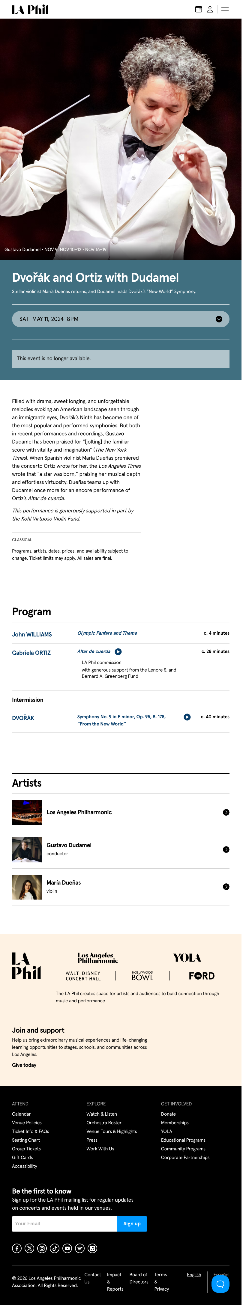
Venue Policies (27, 1123)
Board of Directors (138, 1279)
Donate (168, 1114)
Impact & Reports (115, 1282)
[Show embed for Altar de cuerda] (118, 651)
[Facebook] (17, 1248)
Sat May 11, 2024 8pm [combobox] (49, 319)
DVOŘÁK (23, 719)
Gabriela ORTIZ (31, 653)
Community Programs (183, 1149)
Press (91, 1140)
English (194, 1275)
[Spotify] (80, 1248)
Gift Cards (22, 1157)
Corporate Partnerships (185, 1157)
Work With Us (100, 1149)
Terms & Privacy (161, 1282)
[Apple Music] (92, 1248)
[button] (225, 9)
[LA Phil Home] (30, 9)
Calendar (21, 1114)
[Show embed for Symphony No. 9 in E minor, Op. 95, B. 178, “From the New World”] (187, 717)
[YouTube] (67, 1248)
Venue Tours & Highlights (111, 1131)
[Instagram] (42, 1248)
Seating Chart (26, 1140)
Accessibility (24, 1166)
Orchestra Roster (104, 1123)
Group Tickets (26, 1149)
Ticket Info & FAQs (30, 1131)
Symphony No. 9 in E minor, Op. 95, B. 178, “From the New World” (121, 721)
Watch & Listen (101, 1114)
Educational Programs (183, 1140)
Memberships (175, 1123)
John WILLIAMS (32, 635)
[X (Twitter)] (29, 1248)
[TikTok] (54, 1248)
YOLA (166, 1131)
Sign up (132, 1223)
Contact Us (92, 1279)
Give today (24, 1065)
